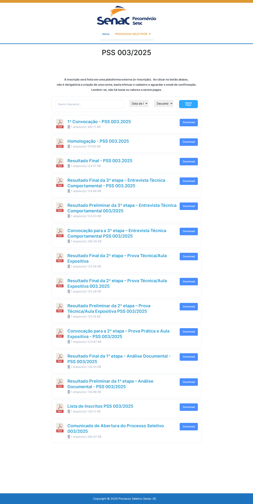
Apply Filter (188, 104)
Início (106, 34)
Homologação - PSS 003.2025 (98, 141)
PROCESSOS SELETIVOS (131, 34)
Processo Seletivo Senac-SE (137, 498)
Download (189, 122)
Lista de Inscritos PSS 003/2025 (100, 406)
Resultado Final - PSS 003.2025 (99, 160)
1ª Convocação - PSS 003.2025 (99, 121)
